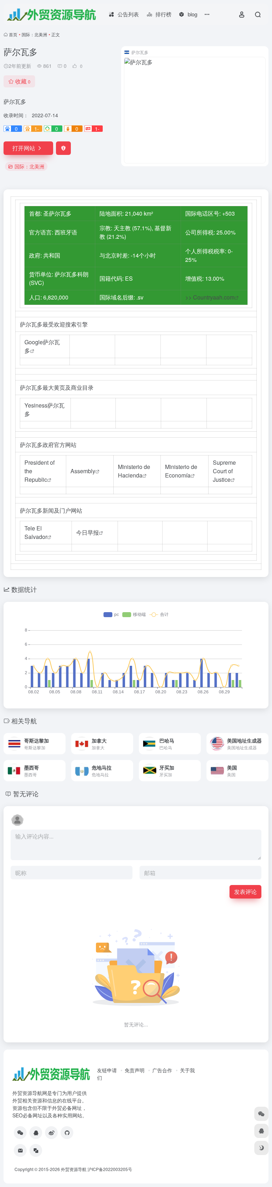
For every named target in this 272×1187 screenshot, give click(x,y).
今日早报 (87, 532)
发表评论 (245, 891)
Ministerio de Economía (181, 471)
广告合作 (162, 1070)
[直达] (61, 743)
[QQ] (35, 1132)
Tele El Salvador (35, 532)
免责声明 (134, 1070)
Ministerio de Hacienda (134, 471)
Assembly (82, 471)
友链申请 (107, 1070)
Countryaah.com (213, 297)
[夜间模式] (261, 1148)
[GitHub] (67, 1132)
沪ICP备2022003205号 (109, 1169)
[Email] (20, 1150)
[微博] (51, 1132)
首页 (13, 34)
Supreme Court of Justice (224, 471)
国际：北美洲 (34, 34)
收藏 (22, 81)
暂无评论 (26, 793)
